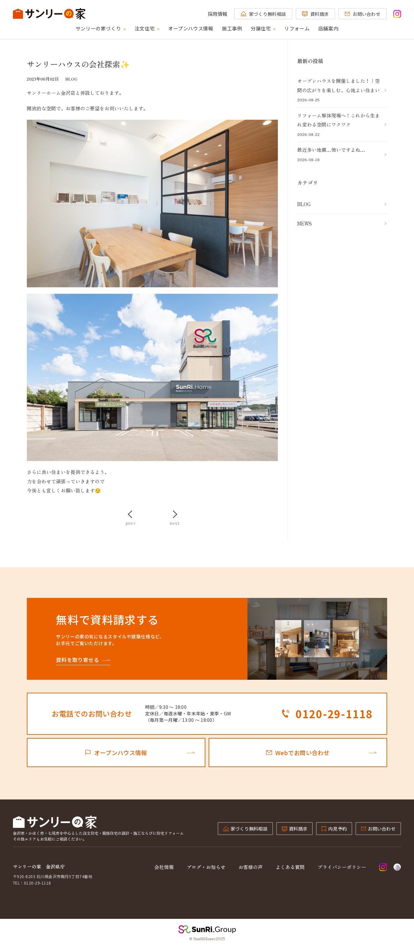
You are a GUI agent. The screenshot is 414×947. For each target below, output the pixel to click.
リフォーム (297, 28)
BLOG (304, 204)
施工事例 (232, 28)
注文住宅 (145, 28)
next (174, 522)
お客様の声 (250, 867)
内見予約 (337, 828)
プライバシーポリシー (342, 867)
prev (130, 522)
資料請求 (319, 14)
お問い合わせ (366, 14)
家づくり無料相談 (267, 14)
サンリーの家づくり (98, 28)
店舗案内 (328, 28)
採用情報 (218, 13)
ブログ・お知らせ (206, 867)
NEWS (304, 223)
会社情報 (164, 867)
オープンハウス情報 (190, 28)
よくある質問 (290, 867)
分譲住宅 (261, 28)
